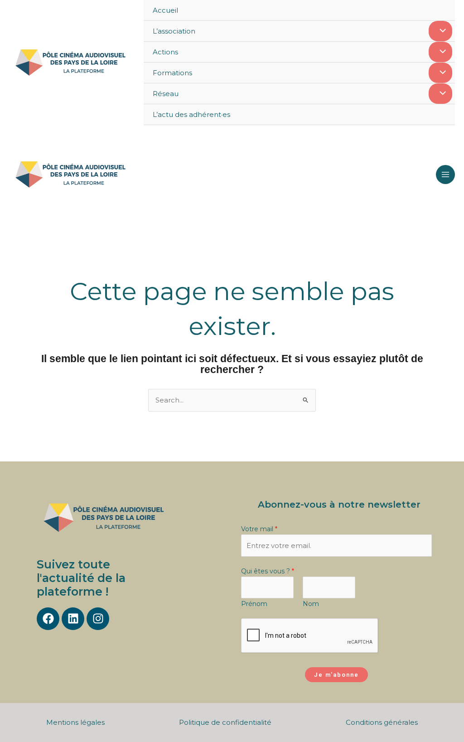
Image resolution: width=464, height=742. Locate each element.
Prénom (254, 604)
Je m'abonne (336, 674)
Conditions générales (382, 722)
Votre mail (259, 529)
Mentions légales (75, 722)
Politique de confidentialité (225, 722)
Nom (311, 604)
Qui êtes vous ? (267, 571)
